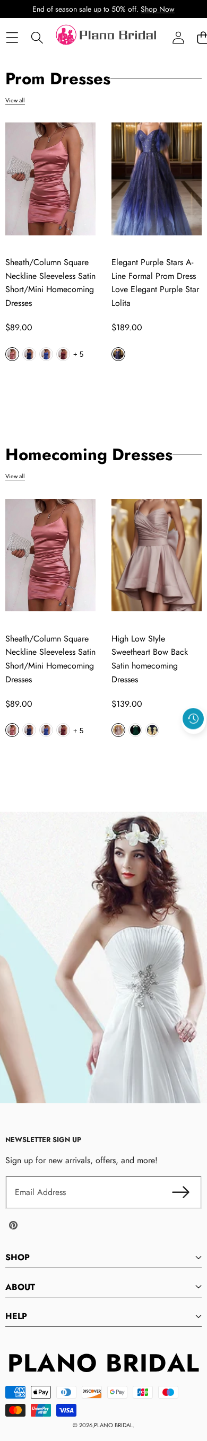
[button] (193, 743)
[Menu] (12, 38)
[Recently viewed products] (193, 719)
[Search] (37, 38)
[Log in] (178, 38)
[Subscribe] (180, 1192)
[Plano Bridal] (107, 37)
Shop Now (158, 9)
